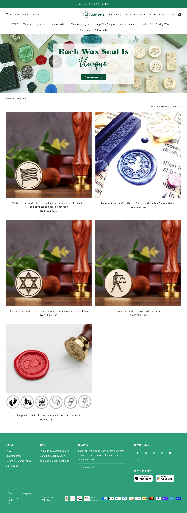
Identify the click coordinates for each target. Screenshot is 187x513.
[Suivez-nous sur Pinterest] (162, 453)
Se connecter (156, 14)
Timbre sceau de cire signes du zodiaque (138, 311)
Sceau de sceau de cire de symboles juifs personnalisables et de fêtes (49, 311)
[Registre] (121, 467)
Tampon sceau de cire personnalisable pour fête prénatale (49, 415)
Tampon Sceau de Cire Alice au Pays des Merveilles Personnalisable (138, 203)
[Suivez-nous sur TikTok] (138, 461)
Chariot (174, 14)
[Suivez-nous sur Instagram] (154, 453)
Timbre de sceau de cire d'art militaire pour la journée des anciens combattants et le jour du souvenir (48, 205)
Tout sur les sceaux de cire (54, 450)
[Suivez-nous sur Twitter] (146, 453)
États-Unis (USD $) (118, 14)
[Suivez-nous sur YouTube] (170, 453)
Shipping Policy (14, 455)
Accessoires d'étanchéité (93, 29)
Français (138, 14)
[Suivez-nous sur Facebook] (138, 453)
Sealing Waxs (163, 24)
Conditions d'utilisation (52, 455)
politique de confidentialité (54, 460)
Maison (9, 98)
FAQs (8, 450)
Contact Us (12, 465)
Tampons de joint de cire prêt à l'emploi (93, 24)
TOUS (15, 24)
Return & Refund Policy (18, 460)
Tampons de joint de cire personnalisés (44, 24)
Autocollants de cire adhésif (135, 24)
